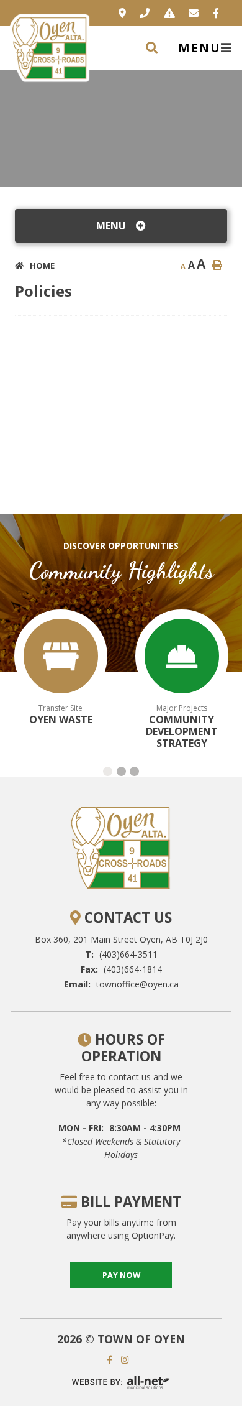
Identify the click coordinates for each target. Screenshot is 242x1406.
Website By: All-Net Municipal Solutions (121, 1383)
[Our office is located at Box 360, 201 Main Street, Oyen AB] (122, 13)
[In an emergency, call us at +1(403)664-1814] (169, 13)
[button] (107, 771)
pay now (121, 1274)
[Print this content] (217, 264)
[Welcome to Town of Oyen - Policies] (49, 46)
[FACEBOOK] (113, 1360)
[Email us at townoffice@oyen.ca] (194, 13)
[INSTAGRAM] (128, 1360)
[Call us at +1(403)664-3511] (145, 13)
